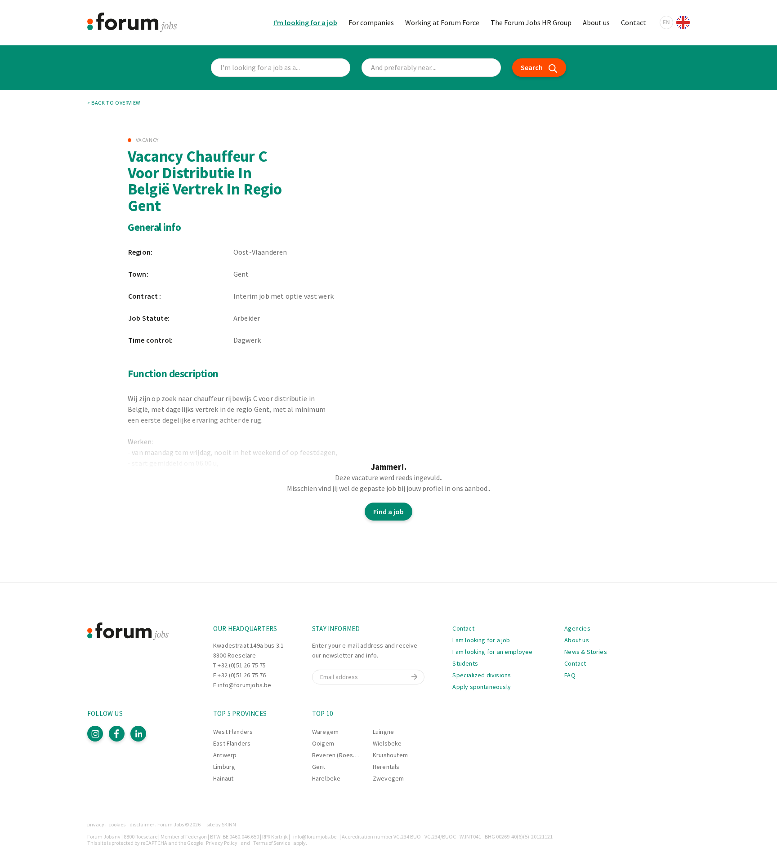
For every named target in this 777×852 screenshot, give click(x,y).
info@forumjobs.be (244, 685)
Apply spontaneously (481, 687)
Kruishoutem (390, 755)
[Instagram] (95, 734)
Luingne (383, 732)
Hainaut (223, 778)
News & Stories (585, 652)
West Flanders (233, 732)
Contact (633, 22)
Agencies (577, 628)
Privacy (95, 824)
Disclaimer (142, 824)
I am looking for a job (481, 640)
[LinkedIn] (138, 734)
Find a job (388, 511)
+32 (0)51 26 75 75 (242, 665)
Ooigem (323, 743)
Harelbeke (326, 778)
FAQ (570, 675)
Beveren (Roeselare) (340, 755)
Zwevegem (388, 778)
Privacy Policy (221, 842)
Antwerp (225, 755)
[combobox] (431, 67)
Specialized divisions (481, 675)
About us (596, 22)
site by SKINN (221, 824)
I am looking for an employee (492, 652)
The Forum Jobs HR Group (531, 22)
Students (465, 663)
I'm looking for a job (305, 22)
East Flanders (231, 743)
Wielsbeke (387, 743)
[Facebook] (117, 734)
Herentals (386, 767)
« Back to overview (113, 103)
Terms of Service (271, 842)
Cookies (116, 824)
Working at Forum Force (442, 22)
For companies (371, 22)
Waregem (325, 732)
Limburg (224, 767)
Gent (319, 767)
